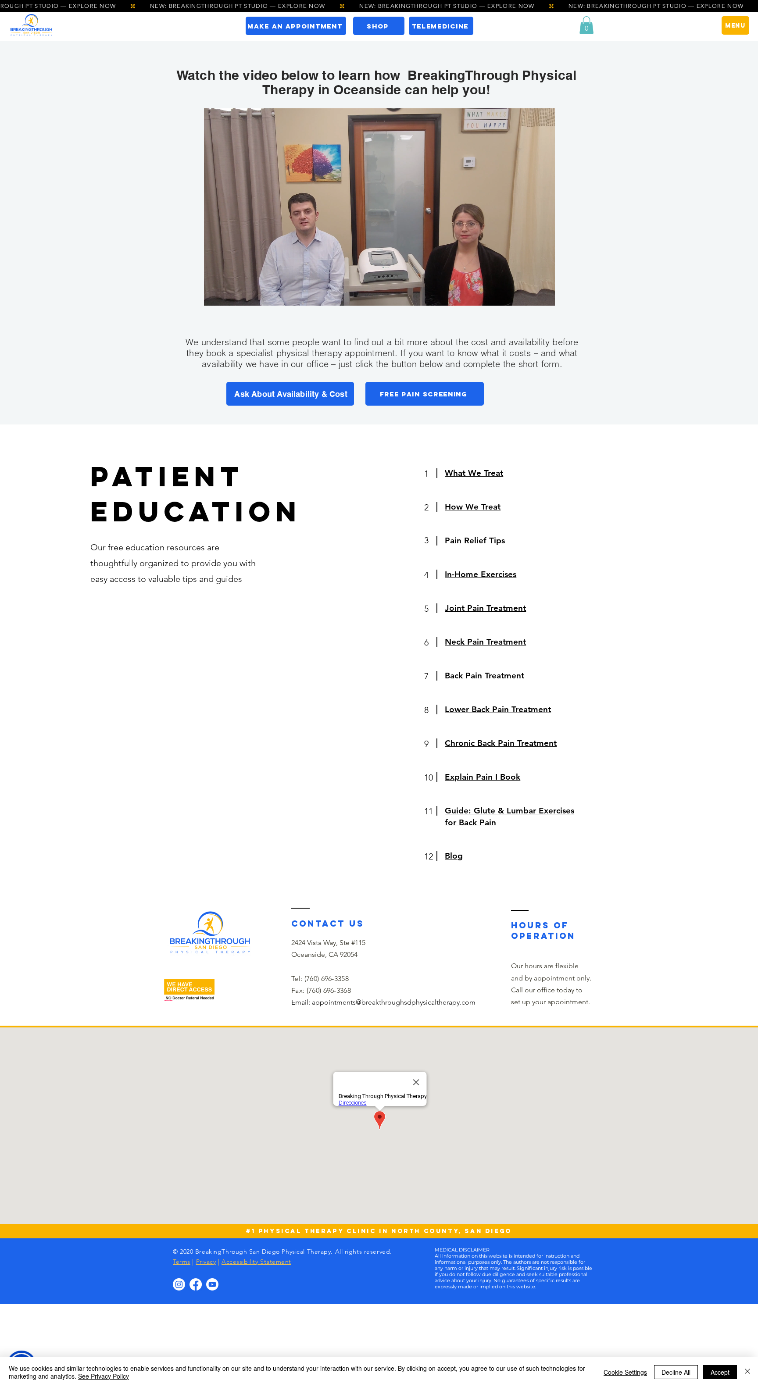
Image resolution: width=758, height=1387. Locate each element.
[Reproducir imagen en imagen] (528, 294)
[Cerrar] (747, 1372)
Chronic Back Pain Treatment (501, 743)
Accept (720, 1372)
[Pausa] (215, 294)
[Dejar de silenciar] (230, 294)
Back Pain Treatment (484, 675)
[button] (586, 25)
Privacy (206, 1262)
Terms (181, 1262)
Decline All (675, 1372)
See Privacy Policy (103, 1376)
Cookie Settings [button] (625, 1372)
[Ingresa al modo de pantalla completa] (543, 294)
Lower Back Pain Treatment (498, 709)
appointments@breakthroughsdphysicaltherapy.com (394, 1002)
